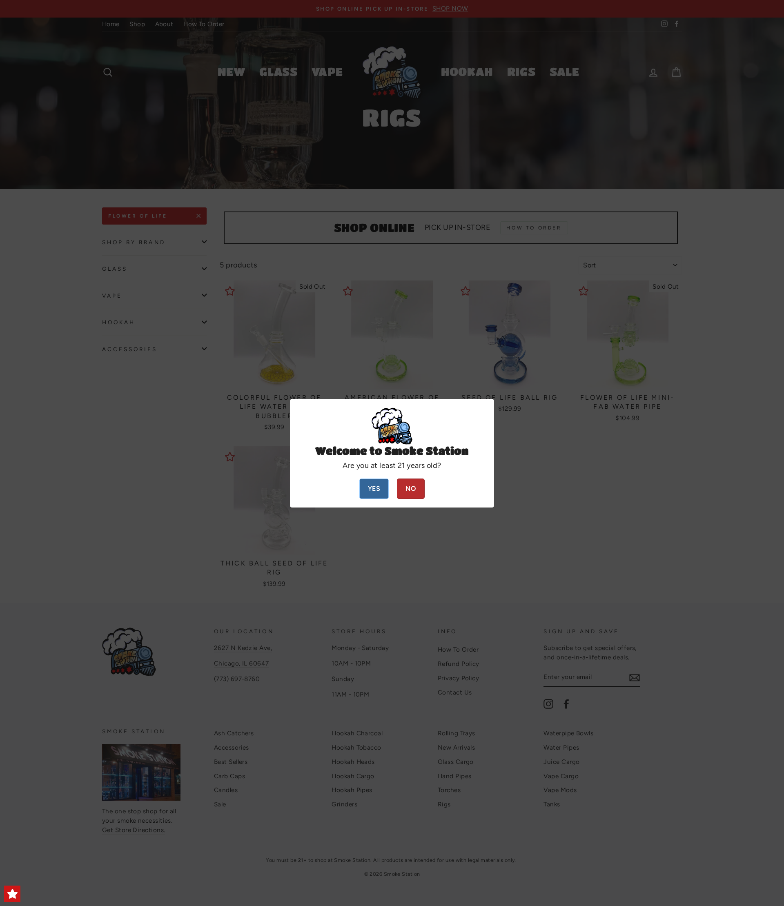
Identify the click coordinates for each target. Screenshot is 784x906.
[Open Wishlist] (12, 894)
